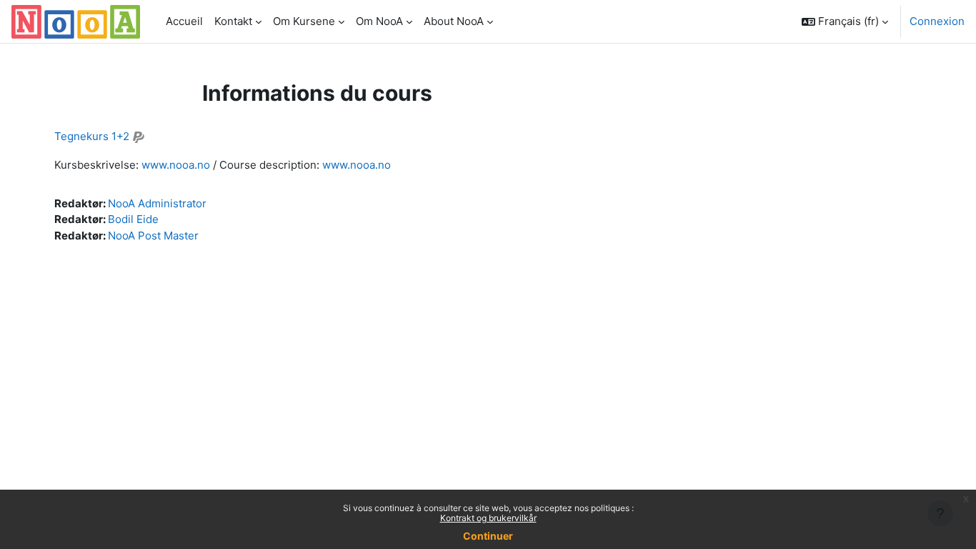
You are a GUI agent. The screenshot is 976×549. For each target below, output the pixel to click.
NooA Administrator (157, 203)
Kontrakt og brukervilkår (488, 518)
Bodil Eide (133, 219)
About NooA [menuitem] (454, 21)
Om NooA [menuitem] (379, 21)
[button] (844, 21)
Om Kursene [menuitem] (304, 21)
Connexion (937, 21)
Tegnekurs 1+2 (91, 136)
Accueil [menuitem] (184, 21)
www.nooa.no (175, 165)
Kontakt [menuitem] (233, 21)
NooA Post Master (153, 235)
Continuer (488, 536)
